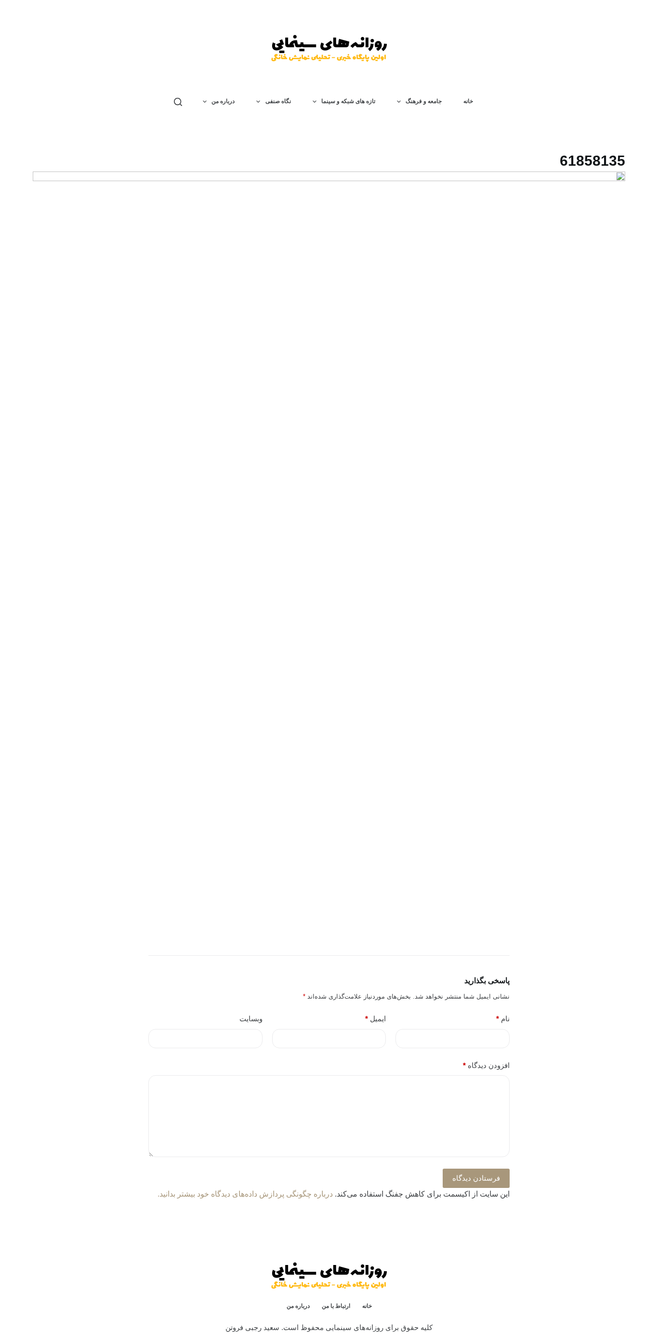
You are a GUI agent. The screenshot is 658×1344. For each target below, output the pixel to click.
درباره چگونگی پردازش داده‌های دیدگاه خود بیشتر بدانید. (245, 1194)
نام (503, 1019)
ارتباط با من (336, 1306)
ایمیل (375, 1019)
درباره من (223, 101)
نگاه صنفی (278, 101)
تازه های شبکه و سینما (348, 101)
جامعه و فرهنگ (424, 101)
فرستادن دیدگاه (476, 1178)
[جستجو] (178, 102)
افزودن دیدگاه (486, 1065)
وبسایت (251, 1019)
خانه (468, 101)
